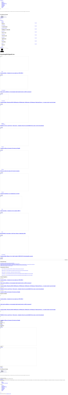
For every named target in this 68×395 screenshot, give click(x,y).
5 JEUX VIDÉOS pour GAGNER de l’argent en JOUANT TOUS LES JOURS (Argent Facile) (17, 270)
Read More (1, 104)
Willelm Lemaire (3, 270)
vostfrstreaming (3, 273)
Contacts (3, 382)
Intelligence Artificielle (4, 3)
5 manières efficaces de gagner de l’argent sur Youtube (10, 148)
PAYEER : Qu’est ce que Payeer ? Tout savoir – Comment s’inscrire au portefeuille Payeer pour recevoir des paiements (22, 125)
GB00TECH (1, 0)
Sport (2, 7)
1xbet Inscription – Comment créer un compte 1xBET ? (10, 210)
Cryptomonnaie (3, 90)
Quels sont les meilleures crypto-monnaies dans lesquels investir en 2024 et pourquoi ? (15, 91)
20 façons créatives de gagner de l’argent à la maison (9, 170)
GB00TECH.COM (8, 393)
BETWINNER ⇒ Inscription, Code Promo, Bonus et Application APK (13, 233)
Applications (3, 5)
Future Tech (3, 4)
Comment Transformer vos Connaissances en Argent (9, 193)
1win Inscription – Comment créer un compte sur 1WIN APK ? (11, 279)
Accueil (2, 1)
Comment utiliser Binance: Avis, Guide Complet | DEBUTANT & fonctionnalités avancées (16, 256)
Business (3, 2)
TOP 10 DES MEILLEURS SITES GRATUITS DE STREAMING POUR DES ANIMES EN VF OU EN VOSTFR (19, 273)
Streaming (3, 6)
